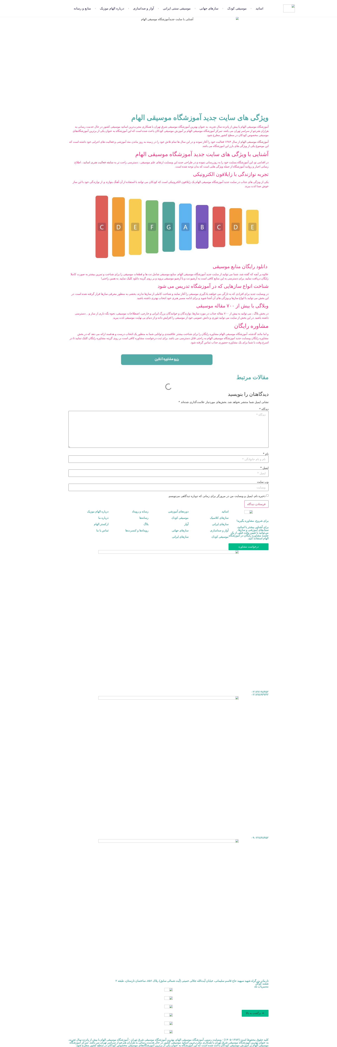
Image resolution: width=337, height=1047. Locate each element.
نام (266, 453)
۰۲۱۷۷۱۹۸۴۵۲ (260, 691)
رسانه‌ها (143, 517)
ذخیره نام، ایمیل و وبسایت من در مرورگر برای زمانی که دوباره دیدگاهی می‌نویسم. (216, 496)
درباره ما (103, 517)
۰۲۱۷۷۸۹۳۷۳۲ (260, 694)
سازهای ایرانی (220, 524)
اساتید (259, 8)
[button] (255, 1013)
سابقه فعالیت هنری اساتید (98, 162)
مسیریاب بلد (261, 986)
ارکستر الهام (101, 524)
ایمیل (264, 467)
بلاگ (256, 313)
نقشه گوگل (262, 983)
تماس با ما (102, 530)
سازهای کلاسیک (219, 517)
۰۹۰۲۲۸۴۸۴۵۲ (260, 837)
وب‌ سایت (263, 481)
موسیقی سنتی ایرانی (177, 8)
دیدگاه (264, 409)
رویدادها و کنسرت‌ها (136, 530)
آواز (186, 524)
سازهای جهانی (209, 8)
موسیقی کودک (237, 8)
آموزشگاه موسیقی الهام (255, 141)
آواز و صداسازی (143, 8)
